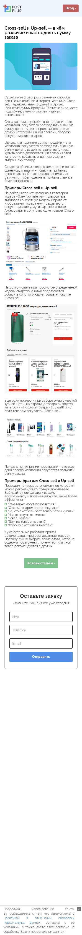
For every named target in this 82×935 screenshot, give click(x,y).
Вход (70, 8)
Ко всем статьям (40, 563)
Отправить (41, 657)
